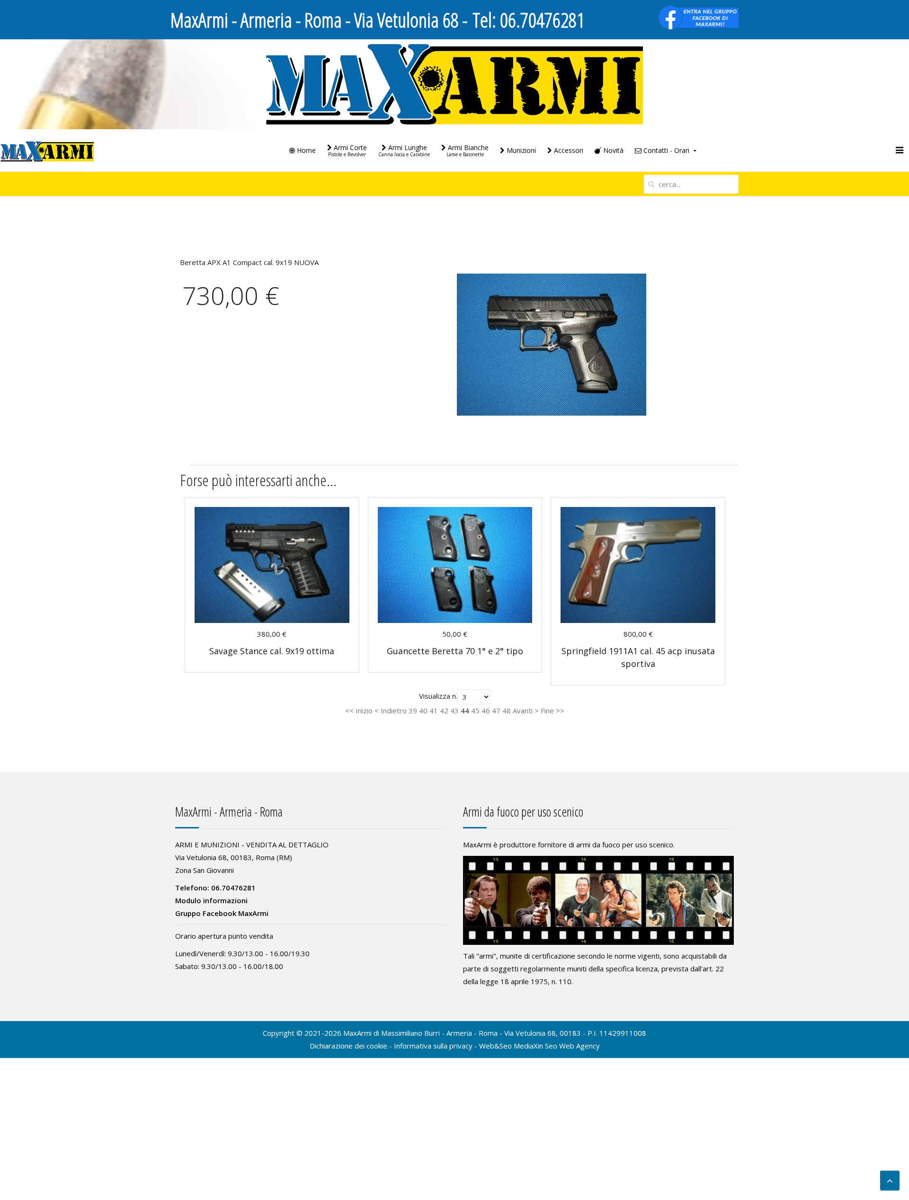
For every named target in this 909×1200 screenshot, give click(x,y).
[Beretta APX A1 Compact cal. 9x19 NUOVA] (551, 343)
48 (506, 710)
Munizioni (520, 150)
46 (485, 710)
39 (413, 710)
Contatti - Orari (665, 150)
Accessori (567, 150)
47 (496, 710)
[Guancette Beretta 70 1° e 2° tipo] (455, 564)
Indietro (394, 710)
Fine (547, 710)
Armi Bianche (467, 150)
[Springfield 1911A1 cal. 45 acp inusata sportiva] (638, 564)
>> (559, 710)
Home (305, 150)
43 (454, 710)
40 (423, 710)
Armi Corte (347, 150)
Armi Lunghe (404, 150)
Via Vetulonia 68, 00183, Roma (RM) (233, 857)
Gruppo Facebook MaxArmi (221, 913)
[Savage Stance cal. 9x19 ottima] (272, 564)
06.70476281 (542, 19)
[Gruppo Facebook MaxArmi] (698, 17)
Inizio (364, 710)
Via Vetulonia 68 (530, 1033)
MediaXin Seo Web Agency (557, 1045)
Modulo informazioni (211, 900)
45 (475, 710)
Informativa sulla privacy (433, 1045)
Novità (612, 150)
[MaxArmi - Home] (454, 83)
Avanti (523, 710)
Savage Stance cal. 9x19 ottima (271, 651)
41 (433, 710)
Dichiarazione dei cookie (348, 1045)
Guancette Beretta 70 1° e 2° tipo (455, 651)
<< (350, 710)
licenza (647, 968)
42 (444, 710)
